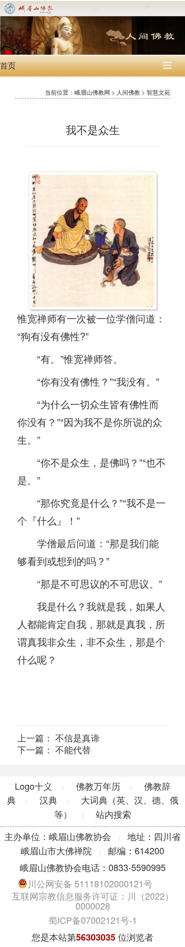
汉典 (48, 799)
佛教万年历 (98, 785)
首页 (8, 65)
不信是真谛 (77, 737)
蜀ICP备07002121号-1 (92, 920)
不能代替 (73, 749)
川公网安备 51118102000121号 (90, 883)
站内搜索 (113, 813)
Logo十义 (33, 785)
